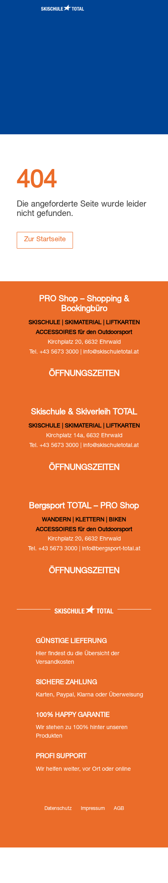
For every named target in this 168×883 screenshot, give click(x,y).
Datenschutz (58, 808)
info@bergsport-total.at (111, 549)
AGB (119, 808)
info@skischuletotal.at (111, 352)
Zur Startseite (45, 239)
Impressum (93, 808)
